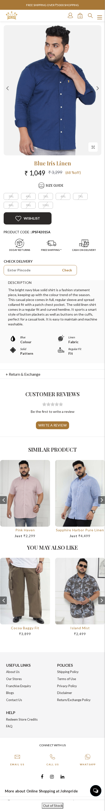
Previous (7, 88)
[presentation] (3, 500)
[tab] (52, 374)
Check (67, 270)
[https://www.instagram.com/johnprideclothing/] (52, 776)
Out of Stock (52, 805)
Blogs (10, 693)
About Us (13, 672)
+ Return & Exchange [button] (23, 374)
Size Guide (54, 185)
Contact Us (14, 700)
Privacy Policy (67, 686)
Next (97, 88)
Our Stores (14, 679)
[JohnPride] (11, 16)
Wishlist (32, 218)
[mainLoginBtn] (70, 15)
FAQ (9, 726)
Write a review (52, 425)
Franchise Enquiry (18, 686)
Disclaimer (64, 693)
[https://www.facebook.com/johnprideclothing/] (42, 776)
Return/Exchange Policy (74, 700)
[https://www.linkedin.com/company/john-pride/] (62, 776)
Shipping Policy (68, 672)
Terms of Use (66, 679)
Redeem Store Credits (22, 719)
